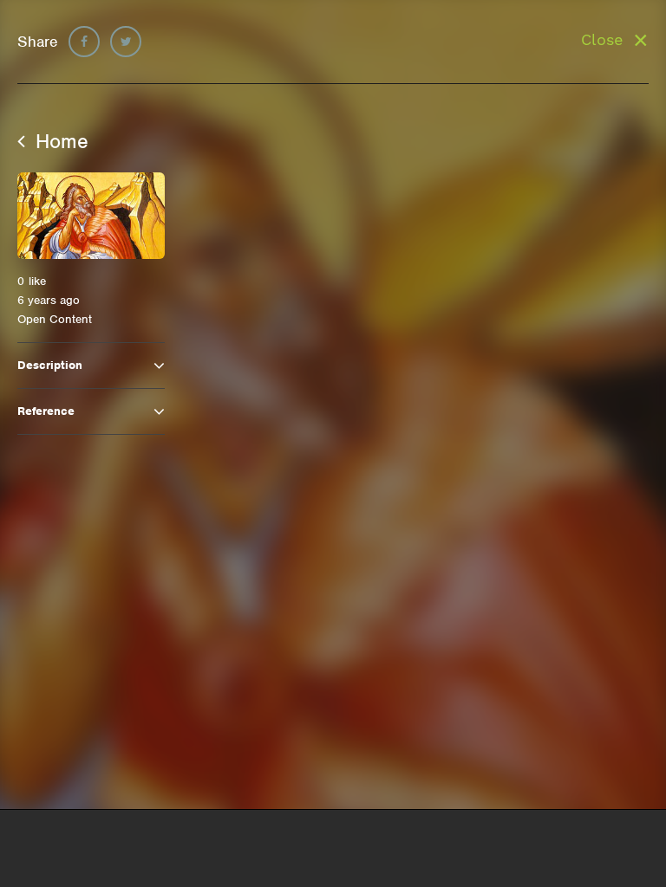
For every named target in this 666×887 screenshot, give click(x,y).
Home (58, 141)
